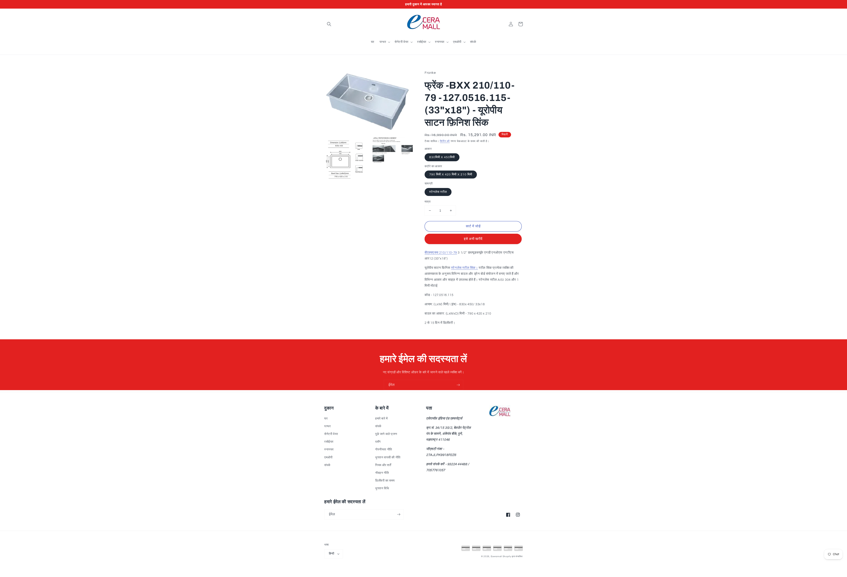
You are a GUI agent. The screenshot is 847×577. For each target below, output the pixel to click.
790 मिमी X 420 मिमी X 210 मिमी (450, 174)
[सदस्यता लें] (458, 385)
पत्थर (327, 426)
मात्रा (428, 201)
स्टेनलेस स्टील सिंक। (464, 268)
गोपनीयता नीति (383, 449)
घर (326, 418)
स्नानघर (329, 449)
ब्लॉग (378, 441)
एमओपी (328, 457)
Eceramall (497, 556)
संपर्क (327, 465)
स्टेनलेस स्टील (438, 192)
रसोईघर (329, 441)
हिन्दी (331, 553)
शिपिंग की (445, 141)
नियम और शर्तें (383, 465)
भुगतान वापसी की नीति (388, 457)
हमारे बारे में (381, 418)
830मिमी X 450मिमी (442, 157)
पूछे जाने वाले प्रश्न (386, 434)
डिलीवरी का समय (385, 480)
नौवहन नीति (382, 473)
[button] (329, 24)
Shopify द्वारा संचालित (513, 556)
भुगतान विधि (382, 488)
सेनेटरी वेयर (331, 434)
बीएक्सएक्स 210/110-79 (441, 252)
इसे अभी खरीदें (473, 239)
